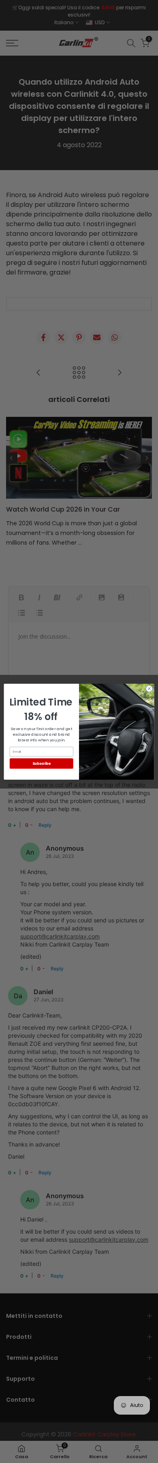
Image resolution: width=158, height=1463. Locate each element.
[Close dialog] (149, 688)
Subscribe (41, 763)
